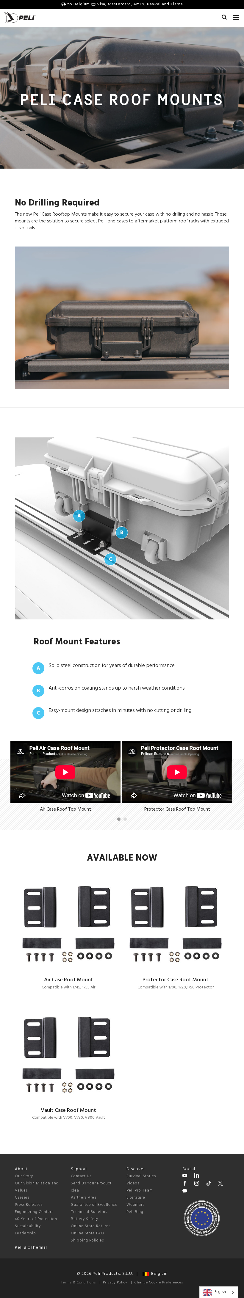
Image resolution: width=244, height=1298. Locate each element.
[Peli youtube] (184, 1176)
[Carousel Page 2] (125, 819)
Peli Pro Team (139, 1190)
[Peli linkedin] (196, 1176)
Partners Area (84, 1198)
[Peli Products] (184, 1184)
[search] (224, 18)
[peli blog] (184, 1191)
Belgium (158, 1273)
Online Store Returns (90, 1226)
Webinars (135, 1205)
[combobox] (218, 1292)
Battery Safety (84, 1219)
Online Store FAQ (87, 1233)
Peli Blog (134, 1212)
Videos (132, 1183)
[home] (20, 17)
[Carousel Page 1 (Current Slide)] (119, 819)
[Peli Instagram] (196, 1184)
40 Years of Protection (36, 1219)
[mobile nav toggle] (236, 16)
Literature (135, 1198)
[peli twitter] (220, 1184)
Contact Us (81, 1176)
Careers (22, 1198)
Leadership (25, 1233)
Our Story (24, 1176)
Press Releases (29, 1205)
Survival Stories (141, 1176)
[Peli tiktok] (208, 1184)
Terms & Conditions (78, 1283)
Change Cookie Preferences (158, 1283)
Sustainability (28, 1226)
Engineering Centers (34, 1212)
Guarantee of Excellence (94, 1205)
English (220, 1292)
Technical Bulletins (89, 1212)
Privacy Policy (115, 1283)
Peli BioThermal (31, 1247)
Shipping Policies (87, 1240)
